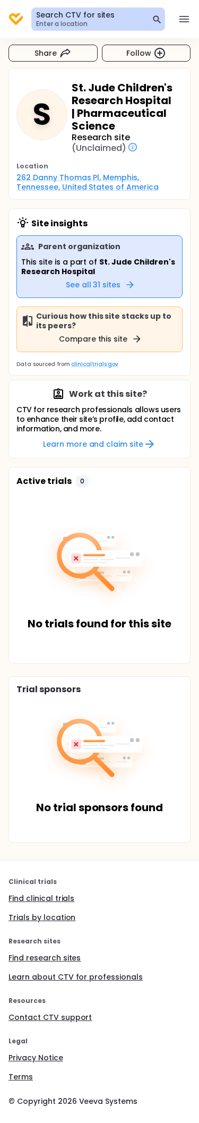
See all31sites (93, 284)
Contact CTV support (50, 1017)
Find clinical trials (41, 898)
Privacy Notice (35, 1057)
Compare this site (93, 339)
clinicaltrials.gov (94, 364)
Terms (20, 1076)
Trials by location (41, 917)
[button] (82, 481)
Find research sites (44, 957)
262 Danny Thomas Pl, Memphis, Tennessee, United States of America (87, 182)
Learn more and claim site (93, 444)
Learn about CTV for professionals (75, 977)
